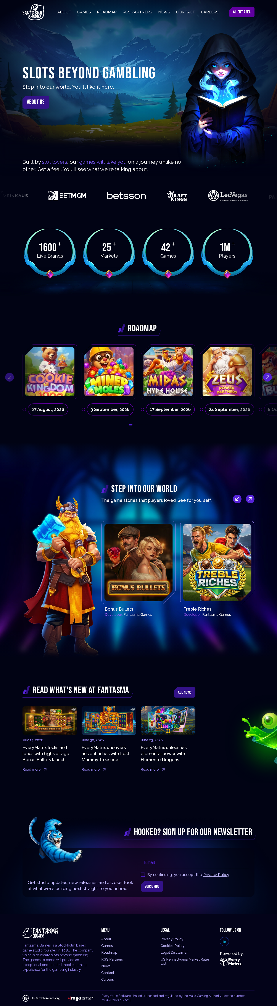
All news (185, 692)
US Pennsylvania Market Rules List (185, 961)
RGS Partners (112, 959)
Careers (107, 979)
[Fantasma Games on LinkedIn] (224, 941)
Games (107, 946)
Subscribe (152, 886)
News (106, 966)
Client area (242, 12)
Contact (107, 973)
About (106, 939)
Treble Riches (197, 609)
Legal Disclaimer (174, 952)
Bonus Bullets (119, 609)
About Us (36, 102)
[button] (130, 424)
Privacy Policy (216, 874)
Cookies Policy (172, 946)
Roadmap (109, 952)
